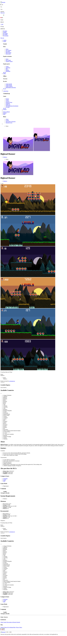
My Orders (5, 33)
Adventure (8, 67)
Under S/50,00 (9, 85)
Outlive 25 (8, 104)
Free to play (8, 53)
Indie (4, 481)
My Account (5, 35)
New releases (8, 50)
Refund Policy (13, 627)
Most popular (8, 52)
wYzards (7, 107)
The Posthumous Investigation (12, 105)
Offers (7, 49)
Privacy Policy (19, 627)
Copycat (7, 101)
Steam (7, 59)
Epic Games (8, 60)
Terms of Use (7, 627)
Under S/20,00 (9, 84)
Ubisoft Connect (9, 61)
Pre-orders (8, 51)
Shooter (7, 70)
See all (4, 72)
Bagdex (7, 98)
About (7, 119)
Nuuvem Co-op (9, 122)
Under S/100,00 (9, 86)
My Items (5, 31)
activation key (12, 381)
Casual (4, 479)
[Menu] (1, 1)
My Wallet (5, 34)
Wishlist (4, 32)
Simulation (8, 71)
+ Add (2, 24)
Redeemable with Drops (11, 87)
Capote (7, 100)
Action (7, 66)
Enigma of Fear (9, 102)
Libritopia (8, 103)
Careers (7, 120)
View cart (3, 12)
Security (18, 622)
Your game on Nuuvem (10, 121)
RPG (7, 68)
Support (2, 627)
